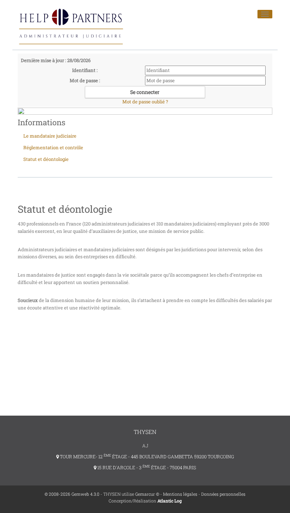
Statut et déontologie (46, 159)
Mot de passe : (85, 80)
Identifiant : (85, 70)
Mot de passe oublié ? (145, 101)
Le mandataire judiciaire (49, 136)
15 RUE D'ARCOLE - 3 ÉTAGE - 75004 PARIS (146, 467)
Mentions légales (180, 494)
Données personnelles (223, 494)
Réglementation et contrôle (53, 147)
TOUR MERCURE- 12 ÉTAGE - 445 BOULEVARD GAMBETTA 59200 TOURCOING (146, 456)
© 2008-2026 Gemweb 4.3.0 (72, 494)
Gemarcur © (147, 494)
